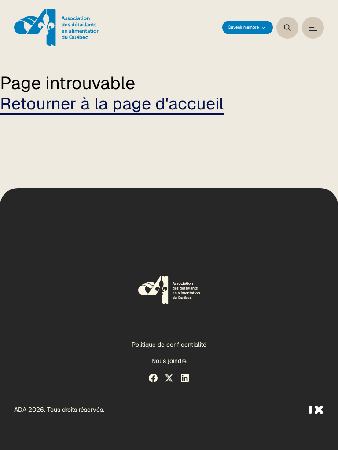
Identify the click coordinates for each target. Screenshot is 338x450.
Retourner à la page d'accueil (112, 103)
